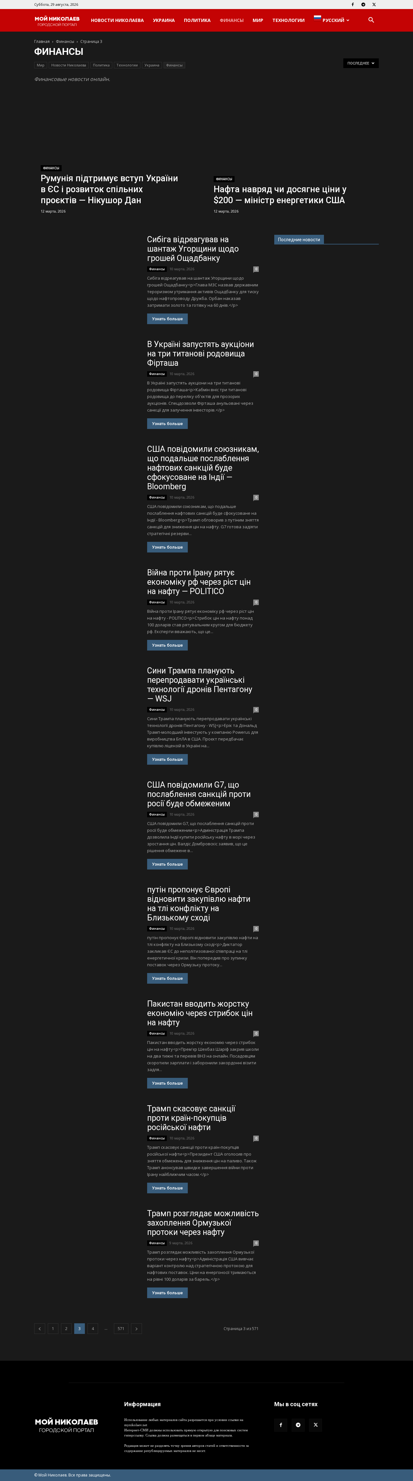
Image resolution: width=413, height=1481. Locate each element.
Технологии (288, 20)
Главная (42, 41)
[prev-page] (39, 1328)
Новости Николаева (117, 20)
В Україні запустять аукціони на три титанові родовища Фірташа (200, 354)
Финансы (232, 20)
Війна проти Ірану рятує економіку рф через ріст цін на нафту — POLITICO (199, 582)
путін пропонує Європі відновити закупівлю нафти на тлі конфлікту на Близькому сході (198, 903)
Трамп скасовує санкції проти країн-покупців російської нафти (191, 1118)
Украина (164, 20)
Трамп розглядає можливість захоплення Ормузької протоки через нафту (203, 1223)
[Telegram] (363, 4)
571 (121, 1328)
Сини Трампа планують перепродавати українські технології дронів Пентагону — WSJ (199, 684)
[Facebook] (353, 4)
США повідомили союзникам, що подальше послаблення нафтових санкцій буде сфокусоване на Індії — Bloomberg (203, 467)
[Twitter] (374, 4)
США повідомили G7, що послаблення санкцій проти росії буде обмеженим (199, 794)
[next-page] (136, 1328)
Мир (258, 20)
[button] (371, 21)
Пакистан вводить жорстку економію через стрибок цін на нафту (200, 1013)
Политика (197, 20)
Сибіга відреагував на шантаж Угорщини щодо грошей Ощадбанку (193, 249)
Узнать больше (167, 318)
